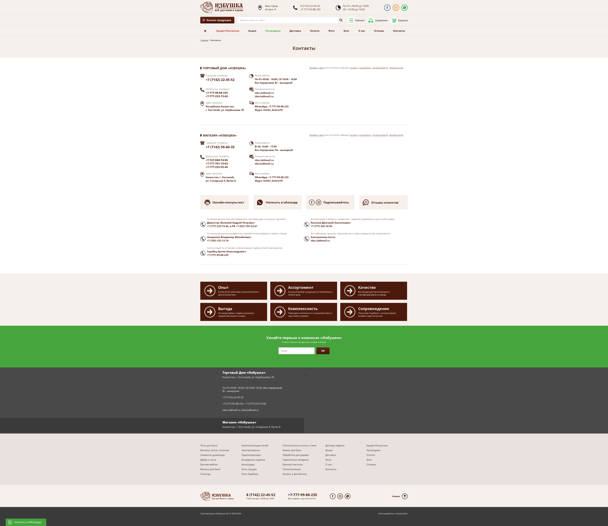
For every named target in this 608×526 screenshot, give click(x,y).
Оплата (314, 30)
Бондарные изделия (253, 459)
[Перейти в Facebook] (387, 7)
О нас (361, 30)
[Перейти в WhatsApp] (404, 7)
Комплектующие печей (254, 445)
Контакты (399, 30)
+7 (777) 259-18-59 (321, 226)
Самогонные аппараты (296, 459)
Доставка (295, 30)
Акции (252, 30)
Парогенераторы (251, 454)
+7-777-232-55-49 (217, 167)
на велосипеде (380, 67)
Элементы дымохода (212, 454)
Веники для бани (210, 469)
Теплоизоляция (292, 469)
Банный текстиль (293, 464)
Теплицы (205, 473)
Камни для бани (292, 450)
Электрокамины (250, 450)
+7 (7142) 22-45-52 (220, 79)
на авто (354, 67)
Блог (346, 30)
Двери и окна (208, 459)
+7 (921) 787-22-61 (246, 226)
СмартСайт (401, 513)
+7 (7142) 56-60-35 (220, 147)
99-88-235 (302, 494)
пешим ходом (396, 67)
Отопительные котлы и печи (299, 445)
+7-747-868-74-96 (217, 160)
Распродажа (273, 30)
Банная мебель (209, 464)
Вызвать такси (317, 67)
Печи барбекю (249, 473)
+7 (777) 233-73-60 (217, 226)
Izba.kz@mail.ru (264, 96)
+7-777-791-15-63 (217, 163)
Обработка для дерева (296, 454)
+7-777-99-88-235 (310, 9)
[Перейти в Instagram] (396, 7)
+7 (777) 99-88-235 (217, 255)
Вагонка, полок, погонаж (214, 450)
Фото (331, 30)
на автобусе (365, 67)
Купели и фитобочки (295, 473)
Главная (204, 40)
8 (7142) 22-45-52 (310, 5)
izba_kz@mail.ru (264, 92)
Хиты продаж (249, 469)
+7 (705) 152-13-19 (217, 240)
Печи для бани (209, 445)
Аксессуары (248, 464)
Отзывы (379, 30)
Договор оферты (335, 445)
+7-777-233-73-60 (217, 96)
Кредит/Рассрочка (227, 30)
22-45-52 (260, 494)
